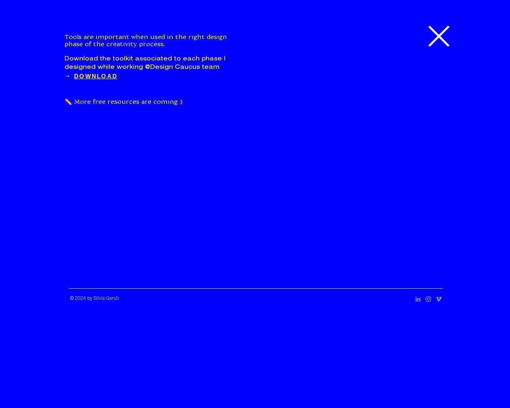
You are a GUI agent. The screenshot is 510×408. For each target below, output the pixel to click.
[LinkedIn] (418, 299)
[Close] (438, 36)
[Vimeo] (438, 299)
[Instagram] (428, 299)
